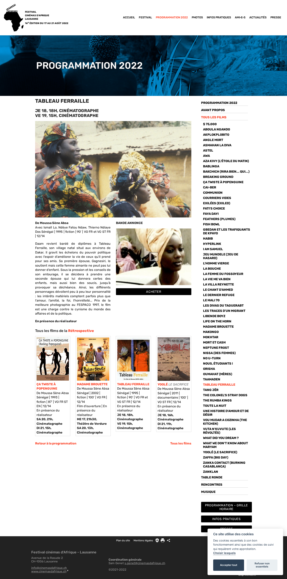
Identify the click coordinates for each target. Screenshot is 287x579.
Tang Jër (210, 390)
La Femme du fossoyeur (223, 274)
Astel (208, 150)
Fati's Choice (214, 208)
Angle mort (213, 140)
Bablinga (211, 166)
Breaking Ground (218, 177)
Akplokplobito (216, 134)
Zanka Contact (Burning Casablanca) (224, 464)
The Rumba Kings (217, 400)
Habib (208, 238)
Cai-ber (209, 187)
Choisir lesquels (224, 553)
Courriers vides (217, 198)
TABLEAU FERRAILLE (133, 384)
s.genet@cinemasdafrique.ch (145, 563)
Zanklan (210, 472)
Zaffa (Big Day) (215, 457)
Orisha (209, 369)
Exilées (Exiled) (216, 203)
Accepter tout (228, 565)
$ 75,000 (210, 124)
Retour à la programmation (55, 443)
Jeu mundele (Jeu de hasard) (220, 256)
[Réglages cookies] (157, 540)
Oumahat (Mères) (217, 374)
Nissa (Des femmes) (219, 353)
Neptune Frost (216, 348)
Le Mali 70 (211, 300)
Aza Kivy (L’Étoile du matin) (226, 161)
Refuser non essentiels (262, 565)
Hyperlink (212, 244)
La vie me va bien (217, 279)
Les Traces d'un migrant (224, 311)
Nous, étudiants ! (218, 363)
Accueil (129, 17)
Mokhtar (210, 337)
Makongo (211, 332)
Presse (275, 17)
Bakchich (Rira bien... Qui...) (226, 171)
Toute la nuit (214, 406)
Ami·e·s (240, 17)
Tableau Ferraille (219, 384)
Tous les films (180, 443)
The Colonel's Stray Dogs (225, 395)
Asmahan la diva (217, 145)
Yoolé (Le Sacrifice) (220, 452)
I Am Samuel (213, 249)
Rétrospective (81, 331)
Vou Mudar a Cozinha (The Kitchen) (225, 422)
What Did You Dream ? (221, 438)
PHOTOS (197, 17)
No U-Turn (212, 358)
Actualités (257, 17)
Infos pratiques (219, 17)
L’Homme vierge (216, 263)
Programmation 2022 (172, 17)
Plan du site (123, 540)
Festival (145, 17)
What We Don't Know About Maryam (225, 445)
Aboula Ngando (216, 129)
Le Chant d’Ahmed (218, 290)
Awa (206, 156)
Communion (213, 192)
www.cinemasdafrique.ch (48, 571)
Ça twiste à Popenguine (223, 182)
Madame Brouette (218, 326)
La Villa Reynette (218, 284)
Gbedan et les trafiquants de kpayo (226, 231)
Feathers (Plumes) (219, 219)
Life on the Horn (217, 321)
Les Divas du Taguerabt (223, 305)
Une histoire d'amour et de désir (226, 413)
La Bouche (212, 268)
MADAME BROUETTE (92, 384)
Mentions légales (143, 540)
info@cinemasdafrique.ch (49, 568)
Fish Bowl (211, 224)
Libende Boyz (214, 316)
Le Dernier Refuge (218, 295)
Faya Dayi (211, 214)
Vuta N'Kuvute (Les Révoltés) (219, 430)
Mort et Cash (214, 342)
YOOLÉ (163, 384)
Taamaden (211, 379)
